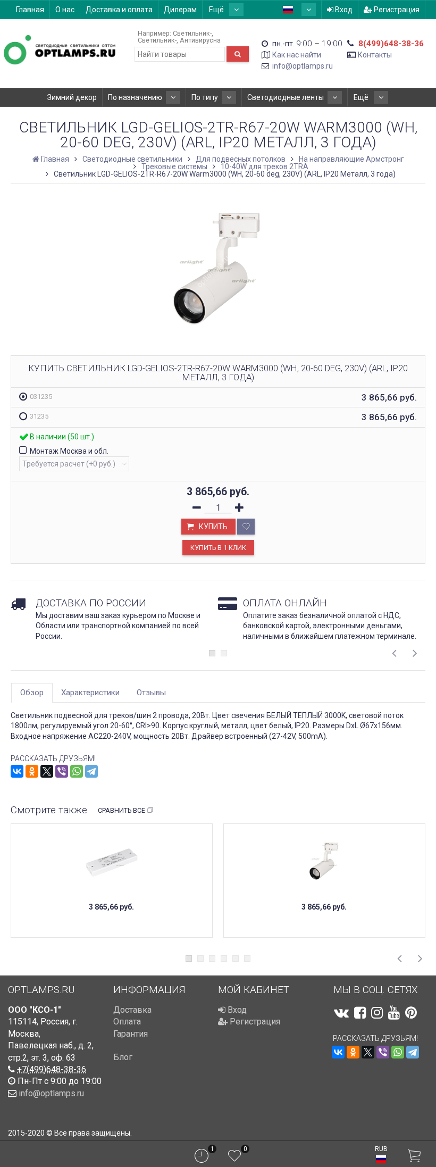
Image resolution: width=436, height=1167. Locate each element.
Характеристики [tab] (90, 692)
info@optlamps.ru (302, 66)
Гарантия (130, 1034)
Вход (343, 9)
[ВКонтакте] (17, 771)
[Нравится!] (246, 527)
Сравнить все (121, 810)
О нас (64, 9)
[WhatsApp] (76, 771)
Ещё (217, 9)
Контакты (375, 55)
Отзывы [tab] (151, 692)
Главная (30, 9)
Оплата (127, 1021)
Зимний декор (72, 97)
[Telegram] (91, 771)
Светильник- (192, 33)
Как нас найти (296, 55)
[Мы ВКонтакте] (341, 1013)
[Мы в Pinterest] (411, 1013)
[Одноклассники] (32, 771)
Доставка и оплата (119, 9)
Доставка (132, 1010)
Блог (122, 1057)
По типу (204, 97)
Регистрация (396, 9)
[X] (46, 771)
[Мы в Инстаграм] (377, 1013)
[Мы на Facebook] (360, 1013)
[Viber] (61, 771)
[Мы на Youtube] (394, 1013)
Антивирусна (200, 40)
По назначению (135, 97)
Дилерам (180, 9)
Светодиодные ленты (285, 97)
